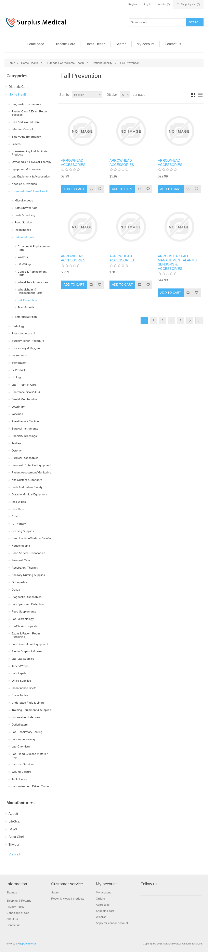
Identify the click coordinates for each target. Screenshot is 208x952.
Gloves (16, 144)
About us (12, 918)
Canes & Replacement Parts (32, 273)
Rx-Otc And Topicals (24, 626)
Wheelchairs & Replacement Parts (30, 291)
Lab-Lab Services (23, 764)
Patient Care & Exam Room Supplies (29, 113)
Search (121, 44)
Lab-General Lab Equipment (30, 644)
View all (14, 854)
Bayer (13, 829)
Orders (100, 898)
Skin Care (18, 509)
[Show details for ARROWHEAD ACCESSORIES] (82, 131)
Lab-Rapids (19, 673)
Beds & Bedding (25, 215)
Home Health (95, 44)
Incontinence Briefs (24, 688)
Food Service (23, 222)
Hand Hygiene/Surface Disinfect (32, 538)
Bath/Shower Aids (26, 207)
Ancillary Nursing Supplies (28, 575)
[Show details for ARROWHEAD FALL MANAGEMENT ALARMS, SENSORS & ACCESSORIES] (179, 226)
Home (11, 62)
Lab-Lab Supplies (23, 658)
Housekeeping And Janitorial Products (30, 153)
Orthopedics (19, 582)
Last (199, 320)
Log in (147, 4)
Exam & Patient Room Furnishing (26, 635)
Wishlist (101, 916)
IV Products (19, 370)
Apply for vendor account (112, 923)
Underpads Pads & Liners (28, 702)
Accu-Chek (17, 837)
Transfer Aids (26, 307)
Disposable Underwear (26, 717)
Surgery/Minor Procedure (28, 340)
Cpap (15, 516)
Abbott (13, 813)
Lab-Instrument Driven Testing (31, 786)
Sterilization (19, 362)
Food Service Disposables (28, 553)
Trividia (14, 844)
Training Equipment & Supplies (31, 710)
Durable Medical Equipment (29, 494)
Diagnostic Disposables (26, 596)
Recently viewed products (67, 898)
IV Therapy (19, 523)
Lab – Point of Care (24, 384)
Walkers (23, 257)
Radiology (18, 326)
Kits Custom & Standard (27, 479)
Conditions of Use (17, 912)
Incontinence (23, 229)
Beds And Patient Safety (27, 487)
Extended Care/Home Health (30, 191)
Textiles (16, 443)
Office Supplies (21, 680)
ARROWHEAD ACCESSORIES (73, 162)
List (200, 94)
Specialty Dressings (24, 435)
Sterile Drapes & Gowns (27, 651)
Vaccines (17, 414)
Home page (35, 44)
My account (145, 44)
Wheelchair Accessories (33, 282)
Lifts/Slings (24, 264)
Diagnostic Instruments (26, 104)
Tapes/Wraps (20, 666)
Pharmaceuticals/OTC (26, 392)
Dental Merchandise (24, 399)
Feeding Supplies (23, 531)
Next (189, 320)
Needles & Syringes (24, 183)
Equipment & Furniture (26, 169)
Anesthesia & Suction (25, 421)
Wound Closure (21, 771)
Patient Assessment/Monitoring (31, 472)
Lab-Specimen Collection (28, 604)
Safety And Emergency (26, 136)
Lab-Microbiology (23, 618)
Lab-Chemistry (21, 746)
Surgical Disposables (25, 457)
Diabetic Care (64, 44)
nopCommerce (28, 943)
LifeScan (15, 821)
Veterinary (18, 406)
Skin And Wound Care (26, 122)
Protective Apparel (23, 333)
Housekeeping (21, 545)
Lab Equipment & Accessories (31, 176)
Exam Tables (20, 695)
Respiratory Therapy (25, 567)
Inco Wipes (19, 501)
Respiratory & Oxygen (26, 348)
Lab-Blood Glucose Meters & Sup (30, 755)
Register (133, 4)
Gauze (16, 589)
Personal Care (21, 560)
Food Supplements (24, 611)
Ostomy (17, 450)
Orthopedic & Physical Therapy (31, 161)
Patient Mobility (24, 237)
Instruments (19, 355)
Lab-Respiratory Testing (27, 731)
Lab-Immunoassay (24, 739)
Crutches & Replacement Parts (34, 248)
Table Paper (19, 779)
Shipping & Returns (18, 900)
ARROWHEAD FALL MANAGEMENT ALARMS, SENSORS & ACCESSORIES (178, 262)
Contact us (173, 44)
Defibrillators (20, 724)
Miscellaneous (24, 200)
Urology (17, 377)
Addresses (102, 904)
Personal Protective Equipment (31, 465)
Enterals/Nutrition (26, 316)
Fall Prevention (27, 300)
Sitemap (11, 892)
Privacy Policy (15, 906)
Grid (192, 94)
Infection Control (22, 129)
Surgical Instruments (25, 428)
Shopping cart (105, 910)
